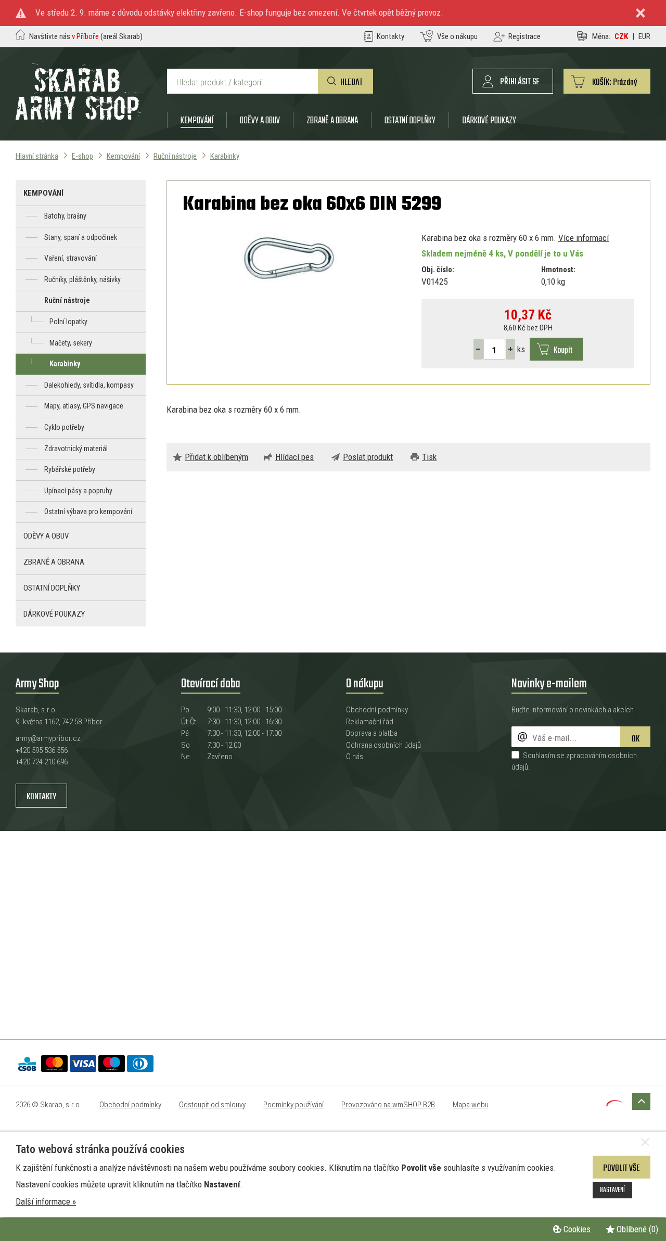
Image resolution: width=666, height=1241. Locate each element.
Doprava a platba (372, 733)
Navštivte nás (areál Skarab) (86, 36)
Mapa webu (471, 1104)
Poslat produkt (368, 457)
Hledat (351, 82)
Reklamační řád (369, 721)
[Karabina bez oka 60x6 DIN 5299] (289, 258)
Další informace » (46, 1201)
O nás (354, 756)
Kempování (197, 120)
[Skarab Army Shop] (80, 119)
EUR (644, 36)
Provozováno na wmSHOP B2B (388, 1104)
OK (635, 739)
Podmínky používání (293, 1104)
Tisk (429, 457)
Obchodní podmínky (377, 709)
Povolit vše (621, 1168)
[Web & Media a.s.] (614, 1103)
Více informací (583, 238)
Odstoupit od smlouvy (212, 1104)
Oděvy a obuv (260, 120)
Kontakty (41, 797)
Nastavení (612, 1190)
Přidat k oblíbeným (216, 457)
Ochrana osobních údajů (383, 745)
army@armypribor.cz (48, 738)
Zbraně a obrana (332, 120)
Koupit (563, 350)
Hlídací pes (294, 457)
